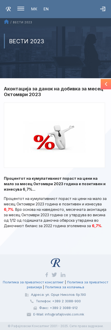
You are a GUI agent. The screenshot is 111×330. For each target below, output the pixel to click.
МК (34, 8)
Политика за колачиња (64, 287)
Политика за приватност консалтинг (33, 282)
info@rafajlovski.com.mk (64, 314)
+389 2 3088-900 (66, 301)
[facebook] (47, 274)
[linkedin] (63, 274)
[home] (8, 8)
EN (46, 8)
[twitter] (55, 274)
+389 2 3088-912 (64, 308)
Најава (105, 14)
